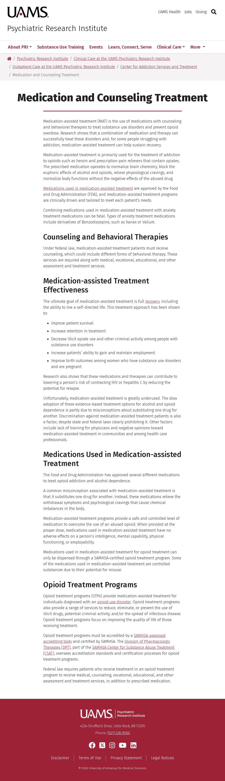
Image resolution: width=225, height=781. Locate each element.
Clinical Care (169, 47)
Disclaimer (60, 758)
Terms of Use (90, 758)
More (195, 47)
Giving (201, 11)
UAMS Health (169, 11)
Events (96, 47)
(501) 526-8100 (118, 733)
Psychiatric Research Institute (57, 28)
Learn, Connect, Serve (130, 47)
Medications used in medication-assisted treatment (88, 188)
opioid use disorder (114, 602)
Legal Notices (162, 758)
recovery (152, 301)
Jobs (188, 11)
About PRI (18, 47)
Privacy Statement (126, 758)
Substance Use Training (60, 47)
